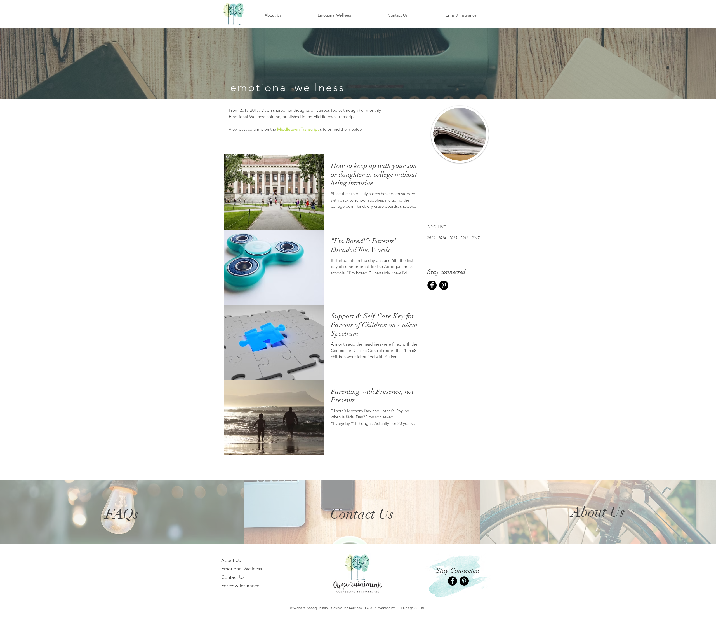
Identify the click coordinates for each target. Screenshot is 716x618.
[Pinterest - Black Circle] (443, 285)
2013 (431, 237)
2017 (476, 237)
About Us (231, 560)
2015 (453, 237)
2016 (464, 237)
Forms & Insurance (240, 585)
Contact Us (232, 577)
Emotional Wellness (241, 569)
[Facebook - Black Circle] (432, 285)
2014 (442, 237)
